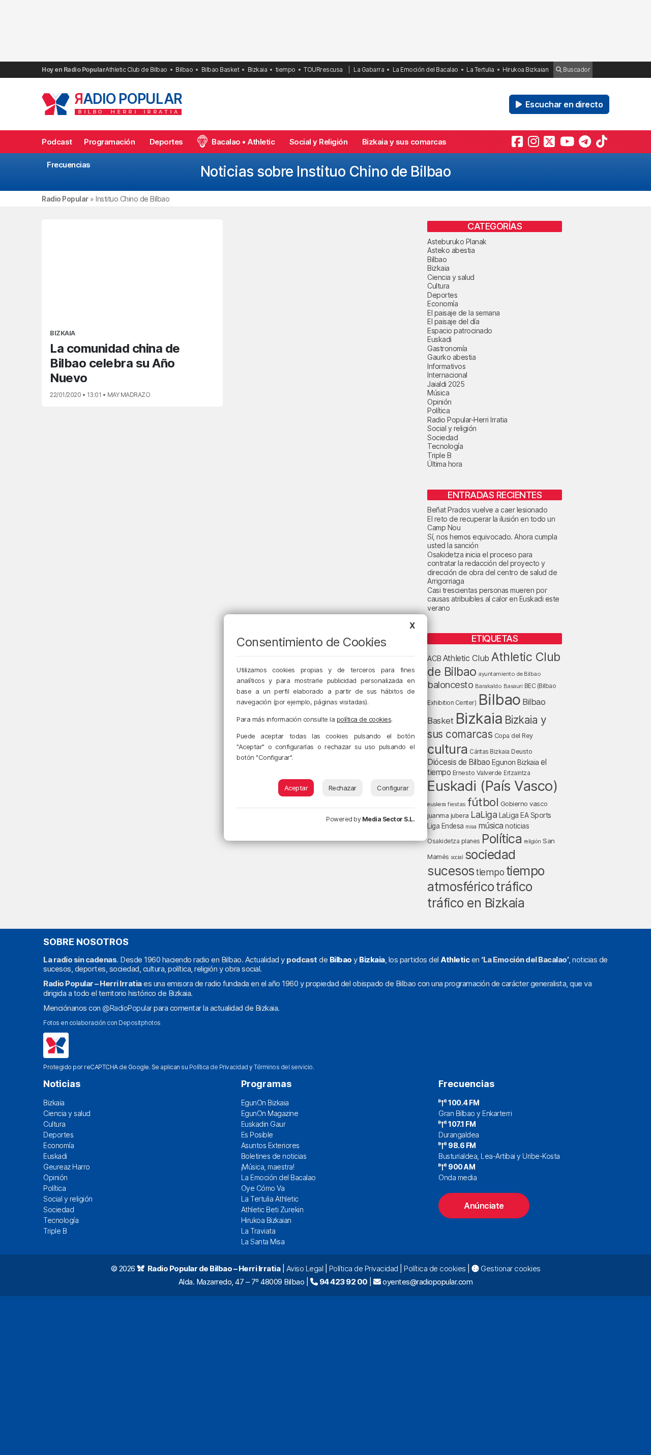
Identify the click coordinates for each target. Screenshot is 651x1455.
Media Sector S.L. (388, 819)
